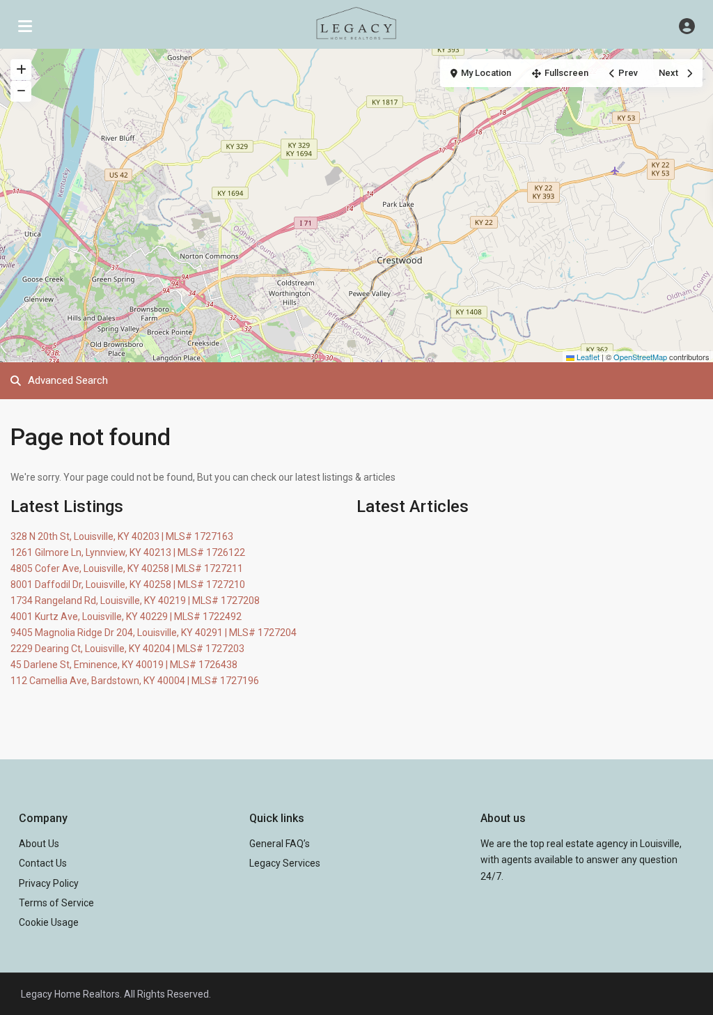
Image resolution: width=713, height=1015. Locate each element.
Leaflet (587, 356)
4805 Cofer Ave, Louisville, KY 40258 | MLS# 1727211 (126, 568)
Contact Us (43, 863)
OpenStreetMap (640, 356)
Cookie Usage (49, 922)
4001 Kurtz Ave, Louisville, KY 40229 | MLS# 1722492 (126, 616)
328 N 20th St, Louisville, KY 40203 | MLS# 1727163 (121, 536)
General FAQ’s (279, 843)
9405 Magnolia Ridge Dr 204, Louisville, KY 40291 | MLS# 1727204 (153, 632)
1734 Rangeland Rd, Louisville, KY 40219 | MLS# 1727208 (135, 600)
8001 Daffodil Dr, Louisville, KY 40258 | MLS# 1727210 (127, 584)
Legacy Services (284, 863)
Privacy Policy (49, 883)
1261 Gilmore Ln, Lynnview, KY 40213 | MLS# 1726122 (127, 552)
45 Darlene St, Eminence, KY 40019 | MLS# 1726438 (123, 664)
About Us (39, 843)
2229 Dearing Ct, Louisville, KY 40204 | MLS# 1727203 (127, 648)
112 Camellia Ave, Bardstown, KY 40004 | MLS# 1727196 (134, 680)
